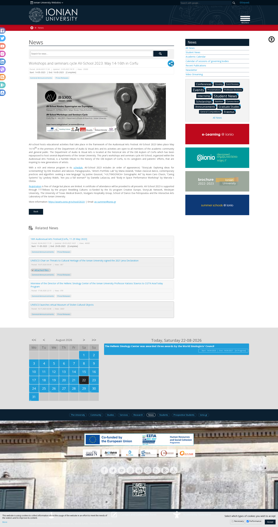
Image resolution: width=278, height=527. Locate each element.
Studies (110, 414)
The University (78, 414)
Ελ (244, 2)
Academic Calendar (196, 56)
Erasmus (229, 112)
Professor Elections (233, 89)
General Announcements (41, 78)
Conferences (203, 84)
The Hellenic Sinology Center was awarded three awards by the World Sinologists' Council (159, 346)
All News (190, 47)
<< (34, 340)
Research (138, 414)
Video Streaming (194, 74)
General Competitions (210, 111)
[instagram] (130, 470)
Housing (218, 84)
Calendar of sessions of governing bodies (207, 61)
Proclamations (214, 89)
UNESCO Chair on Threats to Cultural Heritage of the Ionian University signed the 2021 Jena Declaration (85, 260)
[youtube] (122, 470)
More (4, 522)
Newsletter (191, 69)
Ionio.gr (203, 414)
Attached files (41, 270)
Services (124, 414)
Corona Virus (233, 101)
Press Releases (62, 78)
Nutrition (219, 101)
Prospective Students (184, 414)
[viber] (148, 470)
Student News (193, 52)
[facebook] (104, 470)
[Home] (32, 27)
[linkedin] (139, 470)
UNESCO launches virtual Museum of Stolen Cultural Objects (62, 304)
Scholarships (204, 101)
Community (95, 414)
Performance (255, 521)
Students (163, 414)
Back (36, 211)
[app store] (174, 470)
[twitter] (113, 470)
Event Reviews (232, 84)
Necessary (239, 521)
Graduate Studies (229, 106)
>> (94, 340)
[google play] (165, 470)
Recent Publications (196, 65)
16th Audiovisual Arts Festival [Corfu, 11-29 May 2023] (59, 239)
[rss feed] (156, 470)
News (41, 28)
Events (198, 89)
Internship (204, 96)
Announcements (205, 106)
